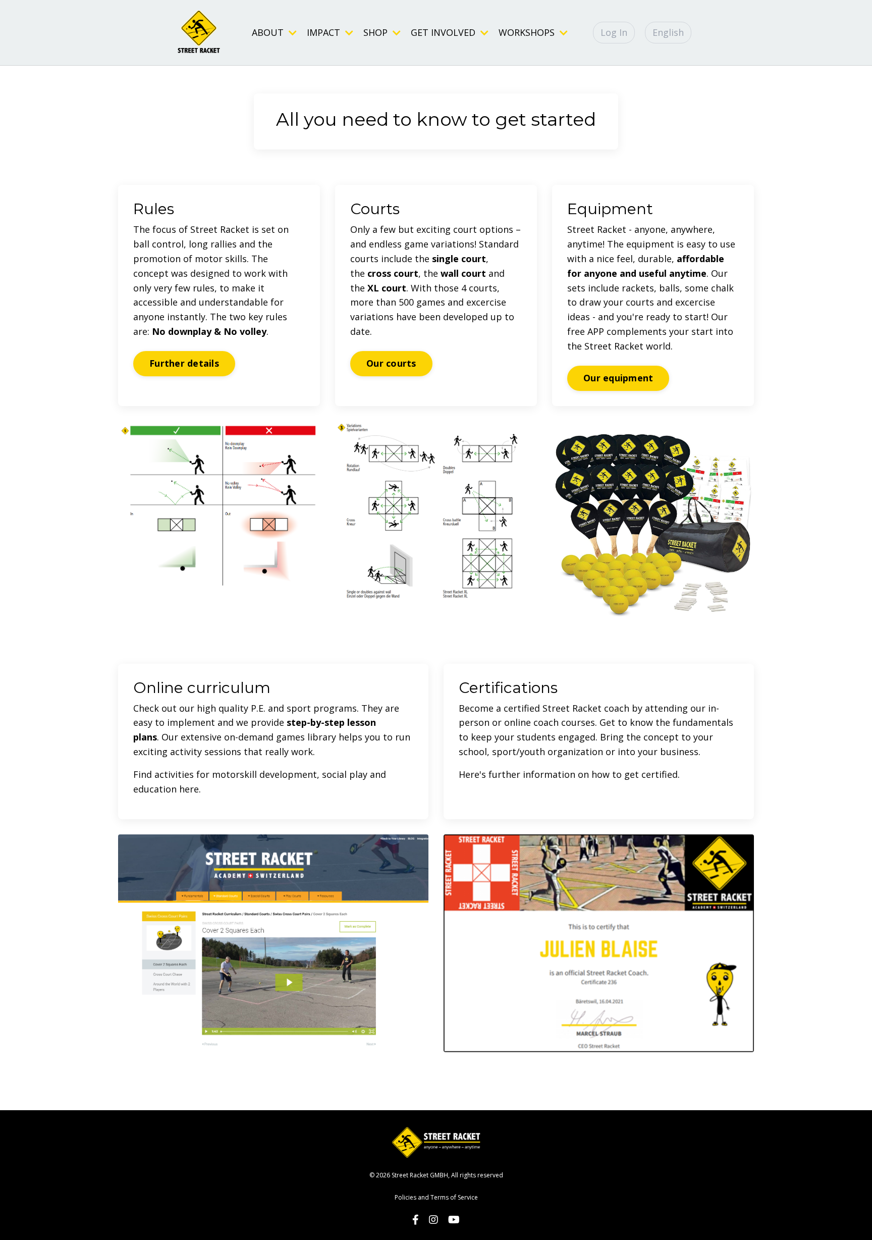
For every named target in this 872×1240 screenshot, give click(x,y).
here (189, 789)
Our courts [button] (391, 363)
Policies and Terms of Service (436, 1197)
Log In (614, 32)
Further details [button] (184, 363)
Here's (473, 774)
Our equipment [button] (618, 378)
